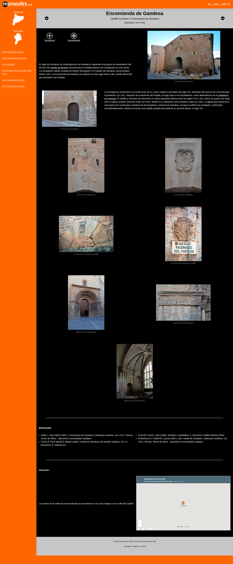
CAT (216, 4)
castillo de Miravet (59, 67)
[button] (228, 4)
